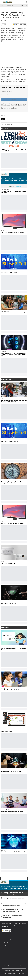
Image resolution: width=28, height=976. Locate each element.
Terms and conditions (7, 936)
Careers (3, 951)
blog (3, 119)
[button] (2, 2)
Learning (3, 9)
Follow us (16, 24)
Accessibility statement (7, 948)
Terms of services (17, 103)
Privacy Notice (19, 104)
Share (5, 24)
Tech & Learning (6, 20)
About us (4, 957)
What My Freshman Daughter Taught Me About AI (14, 899)
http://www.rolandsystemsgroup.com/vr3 (13, 81)
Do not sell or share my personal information (12, 965)
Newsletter (24, 24)
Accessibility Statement (7, 962)
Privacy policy (5, 942)
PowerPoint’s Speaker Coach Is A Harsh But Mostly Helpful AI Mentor (14, 904)
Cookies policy (5, 945)
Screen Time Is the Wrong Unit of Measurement (12, 916)
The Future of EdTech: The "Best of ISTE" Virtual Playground (13, 893)
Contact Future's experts (7, 939)
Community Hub (23, 5)
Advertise (4, 954)
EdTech (8, 9)
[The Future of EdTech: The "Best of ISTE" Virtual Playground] (14, 888)
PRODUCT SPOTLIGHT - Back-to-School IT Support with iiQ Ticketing (14, 910)
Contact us (4, 960)
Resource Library (11, 5)
